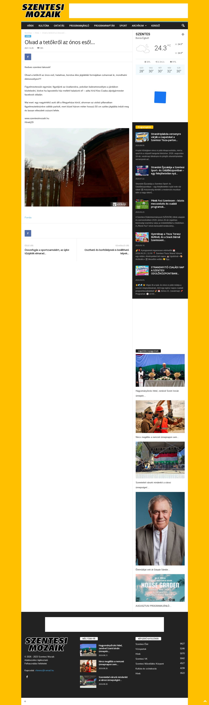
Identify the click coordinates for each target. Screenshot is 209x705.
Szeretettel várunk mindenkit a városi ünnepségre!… (113, 678)
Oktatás (59, 25)
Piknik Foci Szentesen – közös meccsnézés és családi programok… (167, 203)
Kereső (155, 25)
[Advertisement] (128, 10)
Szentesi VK (141, 659)
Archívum (138, 25)
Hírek (30, 25)
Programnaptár (104, 25)
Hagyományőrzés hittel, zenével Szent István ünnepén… (110, 648)
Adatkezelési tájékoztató (36, 660)
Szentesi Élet (142, 644)
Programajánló (79, 25)
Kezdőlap (28, 33)
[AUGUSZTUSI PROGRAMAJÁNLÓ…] (160, 588)
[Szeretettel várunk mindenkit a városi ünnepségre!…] (160, 460)
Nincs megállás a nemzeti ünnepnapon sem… (157, 437)
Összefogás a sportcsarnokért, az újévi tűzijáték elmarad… (47, 251)
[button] (183, 25)
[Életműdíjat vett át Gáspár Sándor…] (160, 528)
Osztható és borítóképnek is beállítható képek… (107, 251)
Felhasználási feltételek (35, 663)
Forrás (28, 217)
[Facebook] (28, 57)
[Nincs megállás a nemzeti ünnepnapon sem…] (160, 416)
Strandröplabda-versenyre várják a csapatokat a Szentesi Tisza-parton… (166, 137)
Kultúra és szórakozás (146, 668)
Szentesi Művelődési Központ (150, 664)
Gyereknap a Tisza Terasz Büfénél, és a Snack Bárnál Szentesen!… (166, 237)
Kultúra (44, 25)
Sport (123, 25)
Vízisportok (141, 649)
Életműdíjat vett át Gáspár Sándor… (153, 569)
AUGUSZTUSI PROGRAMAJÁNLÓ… (153, 606)
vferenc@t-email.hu (44, 670)
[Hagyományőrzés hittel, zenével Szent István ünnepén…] (160, 370)
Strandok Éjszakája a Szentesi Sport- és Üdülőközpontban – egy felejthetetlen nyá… (167, 170)
